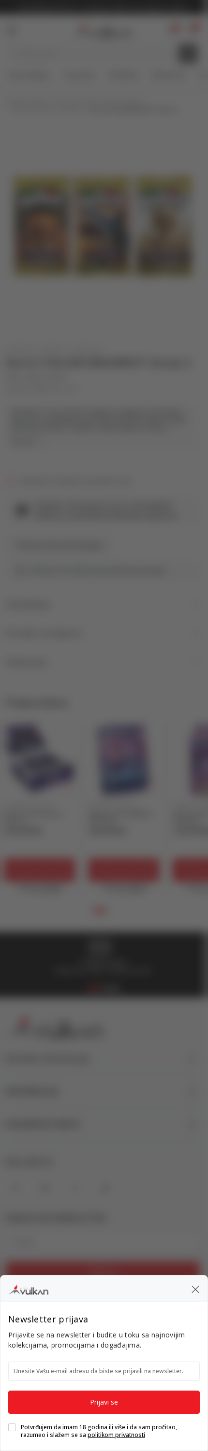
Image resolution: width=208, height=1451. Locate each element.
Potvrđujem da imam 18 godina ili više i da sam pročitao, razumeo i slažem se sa (99, 1431)
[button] (195, 1288)
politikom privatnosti (116, 1435)
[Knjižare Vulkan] (28, 1288)
